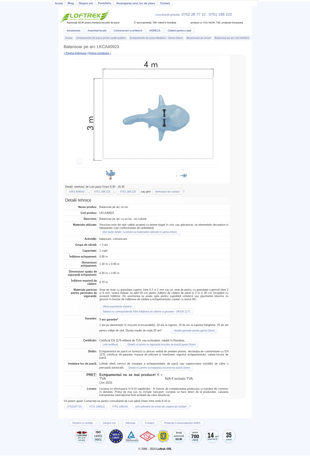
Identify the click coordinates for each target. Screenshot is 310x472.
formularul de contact (167, 191)
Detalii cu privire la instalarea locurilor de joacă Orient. (159, 367)
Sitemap (130, 423)
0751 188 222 (220, 14)
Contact (165, 3)
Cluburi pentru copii (179, 30)
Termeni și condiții (82, 423)
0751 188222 (97, 406)
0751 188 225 (128, 191)
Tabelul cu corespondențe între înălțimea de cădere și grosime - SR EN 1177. (147, 311)
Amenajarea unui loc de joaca (135, 3)
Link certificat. (110, 344)
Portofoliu (104, 3)
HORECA (154, 30)
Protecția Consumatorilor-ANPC (182, 423)
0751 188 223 (102, 191)
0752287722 (74, 406)
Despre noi (86, 3)
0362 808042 (77, 191)
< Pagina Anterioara (75, 53)
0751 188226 (120, 406)
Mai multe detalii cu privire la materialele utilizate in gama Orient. (140, 232)
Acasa (59, 3)
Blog (71, 3)
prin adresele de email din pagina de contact (160, 406)
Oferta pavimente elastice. (117, 306)
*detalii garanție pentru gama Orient (194, 330)
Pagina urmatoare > (99, 53)
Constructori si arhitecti (128, 30)
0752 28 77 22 (194, 14)
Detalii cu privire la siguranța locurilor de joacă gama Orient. (162, 344)
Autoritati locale (97, 30)
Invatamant (73, 30)
